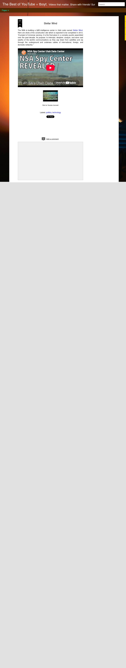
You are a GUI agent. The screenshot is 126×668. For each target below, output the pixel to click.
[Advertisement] (96, 58)
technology (56, 112)
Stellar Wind (50, 23)
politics (48, 112)
